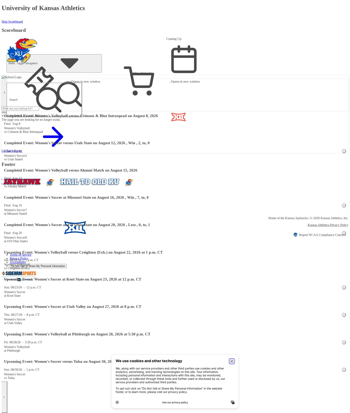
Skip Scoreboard (12, 21)
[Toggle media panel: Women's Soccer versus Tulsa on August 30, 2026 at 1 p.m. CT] (344, 370)
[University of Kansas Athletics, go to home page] (22, 45)
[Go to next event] (4, 397)
